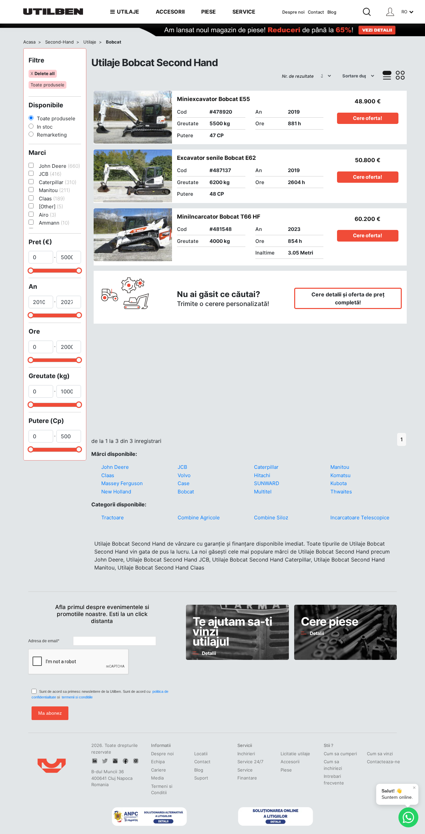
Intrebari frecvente (334, 779)
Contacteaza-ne (383, 761)
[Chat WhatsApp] (408, 817)
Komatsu (340, 475)
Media (157, 778)
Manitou (339, 467)
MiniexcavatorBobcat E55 (213, 99)
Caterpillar (266, 467)
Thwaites (341, 491)
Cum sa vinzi (380, 753)
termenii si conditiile (77, 697)
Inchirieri (246, 753)
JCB (182, 467)
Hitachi (262, 475)
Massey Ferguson (122, 483)
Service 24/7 (250, 761)
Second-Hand (59, 42)
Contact (316, 12)
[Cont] (390, 11)
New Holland (116, 491)
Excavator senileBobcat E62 (216, 158)
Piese (286, 770)
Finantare (247, 778)
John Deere (115, 467)
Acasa (29, 42)
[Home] (53, 11)
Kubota (338, 483)
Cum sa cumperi (340, 753)
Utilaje (89, 42)
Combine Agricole (199, 517)
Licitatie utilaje (295, 753)
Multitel (263, 491)
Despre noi (293, 12)
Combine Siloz (271, 517)
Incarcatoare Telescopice (359, 517)
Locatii (201, 753)
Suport (201, 778)
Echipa (158, 761)
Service (245, 770)
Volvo (184, 475)
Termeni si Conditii (161, 789)
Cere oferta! (367, 118)
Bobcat (186, 491)
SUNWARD (266, 483)
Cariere (158, 770)
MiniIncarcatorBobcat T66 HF (218, 216)
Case (184, 483)
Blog (331, 12)
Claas (107, 475)
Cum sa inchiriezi (333, 765)
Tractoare (112, 517)
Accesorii (290, 761)
